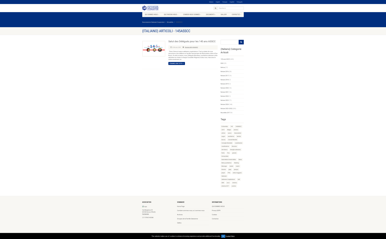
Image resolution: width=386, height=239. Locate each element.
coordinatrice (225, 146)
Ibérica (223, 67)
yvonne (234, 186)
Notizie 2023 (225, 100)
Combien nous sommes (191, 14)
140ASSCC (238, 126)
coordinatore (238, 143)
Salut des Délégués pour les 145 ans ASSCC (192, 41)
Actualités (170, 22)
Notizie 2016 (225, 71)
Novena (224, 169)
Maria (240, 159)
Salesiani (224, 176)
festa (223, 153)
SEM (223, 182)
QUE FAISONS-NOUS (170, 14)
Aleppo (229, 129)
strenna (234, 182)
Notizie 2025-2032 (226, 108)
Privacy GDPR (216, 210)
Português (239, 2)
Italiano (211, 2)
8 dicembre (225, 126)
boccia (223, 139)
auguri (223, 136)
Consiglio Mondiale (227, 143)
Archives (180, 214)
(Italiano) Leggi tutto (176, 63)
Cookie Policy (230, 236)
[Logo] (158, 8)
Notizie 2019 (225, 84)
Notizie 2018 (225, 80)
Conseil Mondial (232, 139)
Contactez (236, 14)
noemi (237, 166)
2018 (223, 129)
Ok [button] (223, 236)
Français (224, 2)
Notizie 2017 (225, 75)
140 (232, 126)
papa (230, 169)
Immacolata (225, 156)
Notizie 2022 (225, 96)
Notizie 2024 (225, 104)
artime (223, 133)
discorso (234, 146)
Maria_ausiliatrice (226, 163)
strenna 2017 (225, 186)
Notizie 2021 (188, 47)
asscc (229, 133)
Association (237, 133)
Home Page (181, 206)
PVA (229, 173)
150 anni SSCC (225, 59)
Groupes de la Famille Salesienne (187, 219)
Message (224, 166)
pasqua (236, 169)
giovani (234, 153)
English (218, 2)
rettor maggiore (237, 173)
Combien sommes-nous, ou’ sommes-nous (190, 210)
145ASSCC (195, 47)
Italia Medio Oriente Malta (229, 159)
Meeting (236, 163)
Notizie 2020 (225, 88)
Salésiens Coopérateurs (228, 179)
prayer (223, 173)
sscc (228, 182)
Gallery (224, 14)
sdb (239, 179)
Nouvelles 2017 (225, 112)
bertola (239, 136)
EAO (222, 63)
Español (232, 2)
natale (231, 166)
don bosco (224, 149)
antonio (236, 129)
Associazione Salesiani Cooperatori (153, 22)
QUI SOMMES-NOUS (151, 14)
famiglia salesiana (235, 149)
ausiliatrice (231, 136)
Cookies (214, 214)
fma (228, 153)
